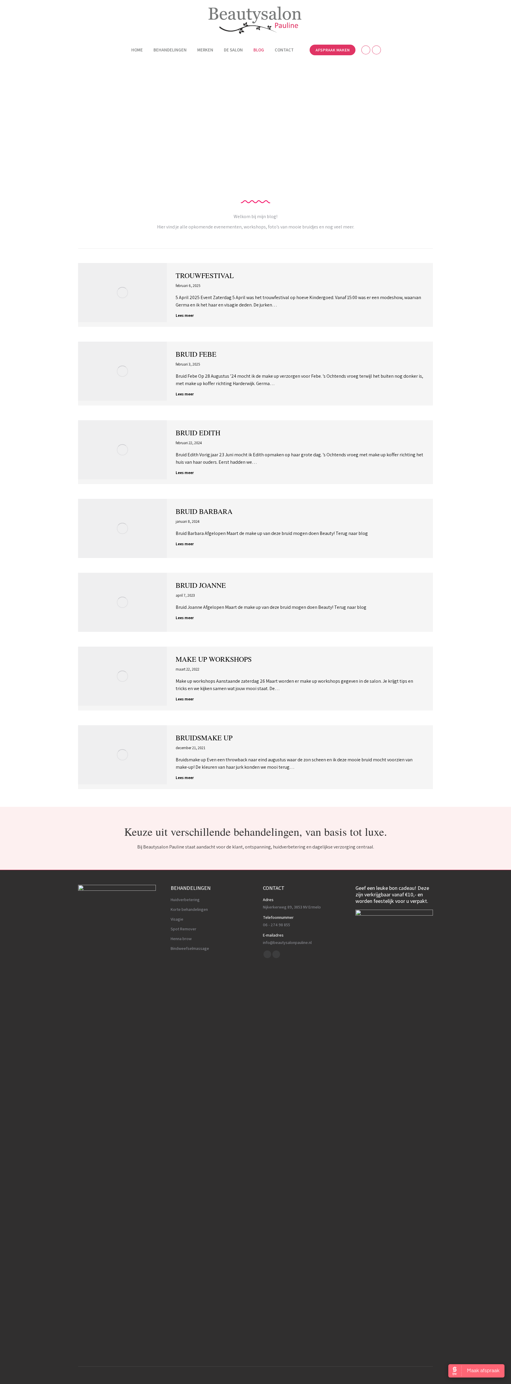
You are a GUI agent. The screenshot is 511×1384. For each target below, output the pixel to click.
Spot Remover (183, 929)
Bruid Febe (196, 354)
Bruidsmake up (204, 737)
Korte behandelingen (189, 909)
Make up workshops (214, 659)
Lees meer (185, 315)
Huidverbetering (185, 899)
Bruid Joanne (201, 585)
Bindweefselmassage (190, 948)
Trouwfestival (205, 275)
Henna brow (181, 938)
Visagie (177, 919)
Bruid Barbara (204, 511)
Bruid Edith (198, 432)
